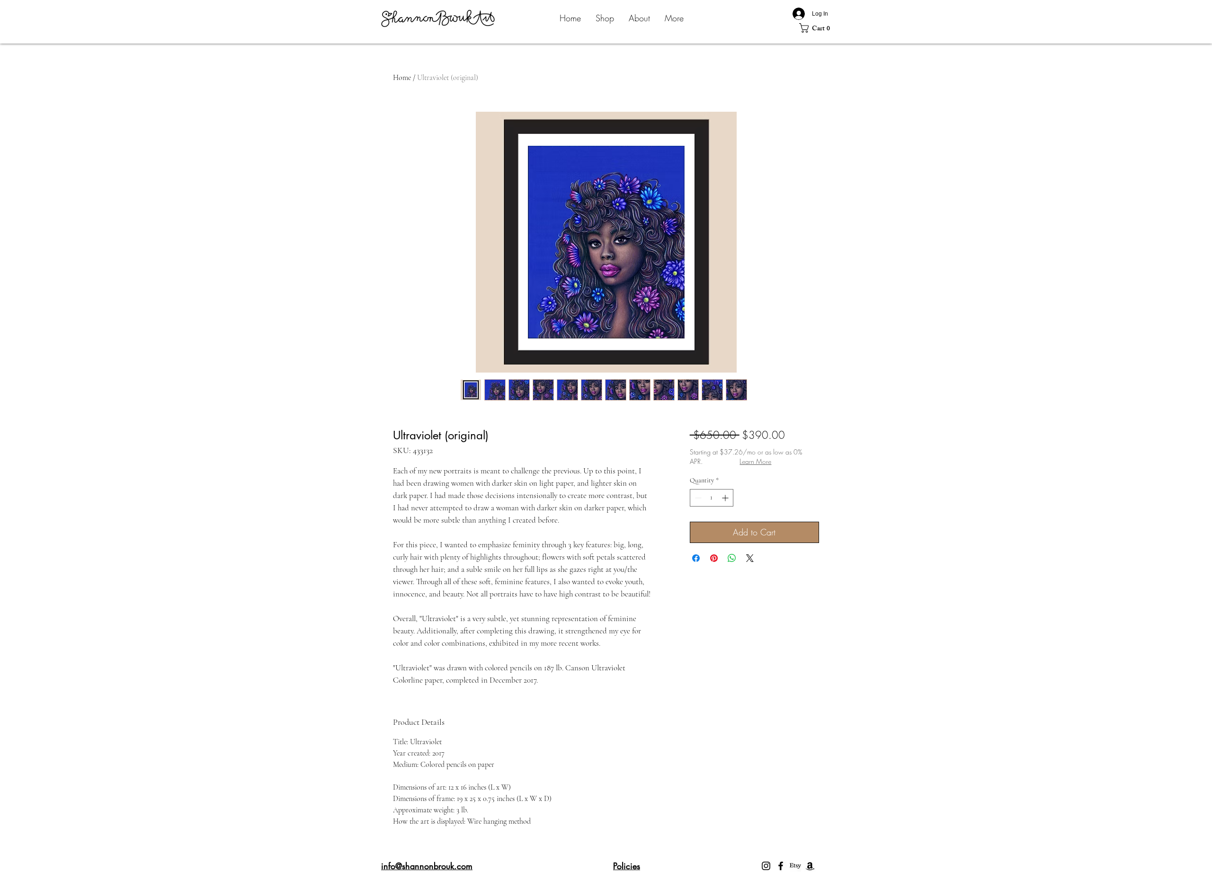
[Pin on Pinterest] (714, 558)
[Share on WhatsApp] (732, 558)
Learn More (755, 461)
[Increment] (726, 498)
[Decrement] (697, 498)
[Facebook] (780, 866)
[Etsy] (795, 866)
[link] (817, 28)
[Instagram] (766, 866)
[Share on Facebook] (696, 558)
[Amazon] (810, 866)
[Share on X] (750, 558)
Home (402, 77)
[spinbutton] (711, 498)
